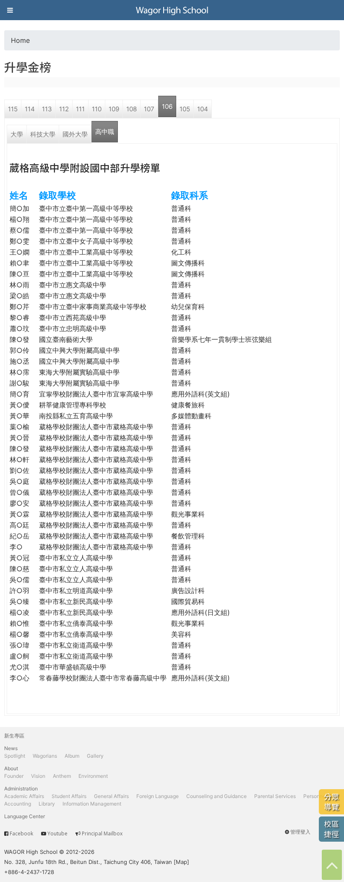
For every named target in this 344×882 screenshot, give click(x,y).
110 (97, 109)
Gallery (95, 756)
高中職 (104, 132)
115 (13, 109)
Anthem (62, 776)
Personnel (315, 796)
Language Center (24, 816)
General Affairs (111, 796)
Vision (38, 776)
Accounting (17, 804)
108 (131, 109)
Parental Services (275, 796)
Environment (93, 776)
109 (114, 109)
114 (30, 109)
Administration (21, 788)
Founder (13, 776)
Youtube (57, 833)
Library (47, 804)
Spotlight (14, 756)
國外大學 (75, 134)
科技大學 (42, 134)
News (11, 748)
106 (167, 106)
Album (72, 756)
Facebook (21, 833)
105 (185, 109)
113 (47, 109)
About (11, 768)
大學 (16, 134)
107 (149, 109)
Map (181, 861)
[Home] (172, 10)
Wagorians (45, 756)
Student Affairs (69, 796)
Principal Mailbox (102, 833)
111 (80, 109)
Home (20, 40)
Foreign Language (157, 796)
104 (202, 109)
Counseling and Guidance (216, 796)
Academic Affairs (24, 796)
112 (64, 109)
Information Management (92, 804)
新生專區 (14, 735)
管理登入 (300, 832)
